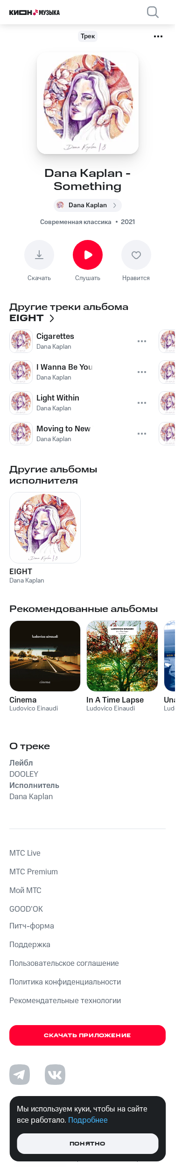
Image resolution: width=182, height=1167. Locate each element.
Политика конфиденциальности (65, 982)
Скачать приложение (87, 1036)
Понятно (87, 1144)
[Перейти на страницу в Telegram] (19, 1074)
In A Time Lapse (115, 700)
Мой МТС (25, 890)
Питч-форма (31, 926)
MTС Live (25, 853)
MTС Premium (33, 872)
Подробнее (88, 1120)
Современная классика (76, 222)
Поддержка (29, 944)
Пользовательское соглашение (64, 963)
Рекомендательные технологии (65, 1000)
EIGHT (20, 571)
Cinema (23, 700)
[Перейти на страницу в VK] (55, 1074)
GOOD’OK (26, 909)
